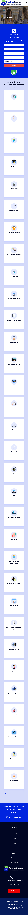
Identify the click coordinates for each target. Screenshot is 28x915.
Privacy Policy (15, 862)
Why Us (15, 840)
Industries (15, 835)
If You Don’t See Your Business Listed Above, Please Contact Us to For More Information (14, 796)
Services (15, 833)
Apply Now (14, 891)
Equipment (15, 843)
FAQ (13, 857)
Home (14, 831)
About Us (15, 838)
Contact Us (15, 859)
